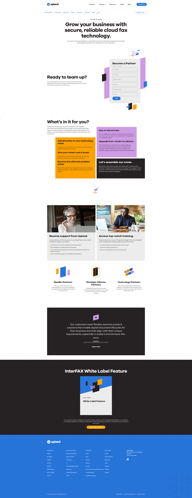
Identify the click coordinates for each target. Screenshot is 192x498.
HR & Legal (69, 460)
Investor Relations (90, 472)
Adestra (49, 453)
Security (88, 463)
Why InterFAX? (48, 12)
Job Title (115, 84)
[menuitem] (92, 4)
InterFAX (49, 460)
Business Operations (71, 453)
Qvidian (49, 466)
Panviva (49, 463)
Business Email (117, 79)
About (87, 453)
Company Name (117, 89)
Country (114, 92)
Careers (88, 460)
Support (87, 12)
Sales (67, 475)
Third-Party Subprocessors (129, 494)
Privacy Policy (119, 494)
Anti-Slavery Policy (141, 494)
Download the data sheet (96, 427)
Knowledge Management (72, 466)
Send (116, 98)
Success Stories (109, 456)
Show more (96, 337)
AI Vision (88, 466)
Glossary (107, 466)
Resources (79, 12)
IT (66, 463)
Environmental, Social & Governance (95, 469)
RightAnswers (50, 469)
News (106, 463)
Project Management (71, 472)
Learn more (96, 347)
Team (87, 456)
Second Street (50, 472)
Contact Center (70, 456)
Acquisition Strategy (91, 475)
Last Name (115, 74)
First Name (116, 69)
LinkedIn (128, 459)
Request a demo (141, 12)
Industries (65, 12)
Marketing (68, 469)
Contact (107, 469)
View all (49, 475)
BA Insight (49, 456)
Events (106, 453)
